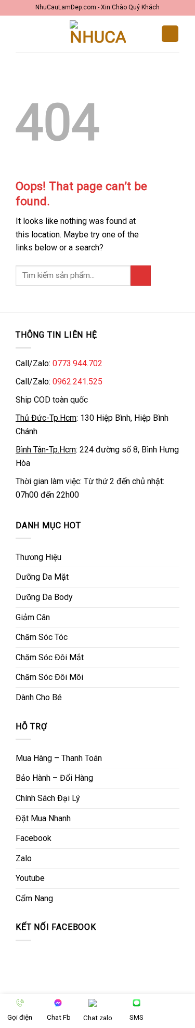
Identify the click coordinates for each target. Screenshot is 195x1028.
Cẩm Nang (34, 898)
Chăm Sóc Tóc (42, 637)
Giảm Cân (33, 617)
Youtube (30, 878)
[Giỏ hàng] (170, 34)
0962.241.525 (77, 381)
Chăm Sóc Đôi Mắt (50, 657)
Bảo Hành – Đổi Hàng (54, 778)
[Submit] (141, 275)
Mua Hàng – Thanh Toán (59, 758)
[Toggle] (175, 557)
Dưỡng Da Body (44, 597)
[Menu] (22, 33)
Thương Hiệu (38, 557)
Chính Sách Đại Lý (48, 798)
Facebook (33, 838)
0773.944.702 (77, 363)
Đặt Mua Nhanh (43, 818)
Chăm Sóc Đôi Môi (49, 677)
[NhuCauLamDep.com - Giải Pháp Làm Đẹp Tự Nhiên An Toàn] (98, 34)
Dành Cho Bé (39, 697)
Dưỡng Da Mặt (42, 577)
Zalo (24, 858)
